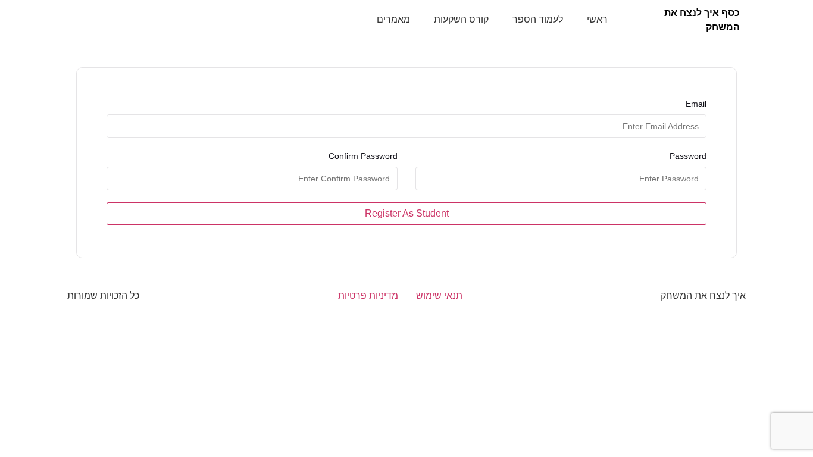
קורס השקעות (461, 19)
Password (688, 156)
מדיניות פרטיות (368, 295)
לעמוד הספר (537, 19)
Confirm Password (363, 156)
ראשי (597, 19)
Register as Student (407, 213)
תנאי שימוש (439, 295)
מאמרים (393, 19)
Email (696, 103)
